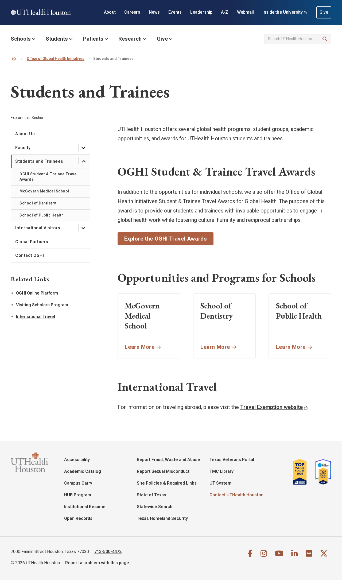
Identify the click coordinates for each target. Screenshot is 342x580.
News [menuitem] (154, 12)
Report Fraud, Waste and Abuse (168, 459)
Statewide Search (154, 506)
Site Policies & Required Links (167, 483)
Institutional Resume (85, 506)
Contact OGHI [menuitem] (29, 255)
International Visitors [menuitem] (37, 227)
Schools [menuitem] (21, 39)
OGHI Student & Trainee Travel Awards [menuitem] (49, 176)
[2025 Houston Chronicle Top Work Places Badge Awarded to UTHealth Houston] (302, 472)
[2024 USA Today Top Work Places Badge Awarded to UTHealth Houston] (321, 472)
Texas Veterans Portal (231, 459)
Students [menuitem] (57, 39)
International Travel (35, 316)
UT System (220, 483)
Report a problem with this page (97, 562)
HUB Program (77, 494)
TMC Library (221, 471)
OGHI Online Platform (37, 293)
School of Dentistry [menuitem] (38, 203)
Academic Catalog (82, 471)
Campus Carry (78, 483)
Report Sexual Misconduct (163, 471)
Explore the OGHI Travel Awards (165, 238)
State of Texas (151, 494)
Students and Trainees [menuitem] (39, 161)
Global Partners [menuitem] (31, 241)
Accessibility (77, 459)
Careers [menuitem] (132, 12)
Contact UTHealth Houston (236, 494)
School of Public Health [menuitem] (42, 215)
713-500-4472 (108, 551)
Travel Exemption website (271, 407)
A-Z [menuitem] (224, 12)
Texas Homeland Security (162, 518)
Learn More (139, 347)
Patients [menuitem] (93, 39)
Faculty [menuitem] (23, 147)
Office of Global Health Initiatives (55, 58)
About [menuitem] (110, 12)
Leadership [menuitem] (201, 12)
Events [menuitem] (175, 12)
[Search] (325, 39)
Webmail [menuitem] (245, 12)
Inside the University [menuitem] (282, 12)
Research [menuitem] (130, 39)
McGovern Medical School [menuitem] (44, 191)
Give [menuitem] (324, 12)
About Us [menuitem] (25, 133)
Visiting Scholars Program (42, 304)
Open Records (78, 518)
